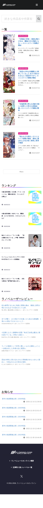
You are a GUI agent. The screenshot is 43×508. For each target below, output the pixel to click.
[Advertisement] (21, 378)
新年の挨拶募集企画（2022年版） (14, 435)
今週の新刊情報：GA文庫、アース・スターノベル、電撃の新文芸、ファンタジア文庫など (13, 194)
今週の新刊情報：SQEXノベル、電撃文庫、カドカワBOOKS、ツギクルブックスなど (13, 216)
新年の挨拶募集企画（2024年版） (14, 417)
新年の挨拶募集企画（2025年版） (14, 408)
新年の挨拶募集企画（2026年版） (14, 399)
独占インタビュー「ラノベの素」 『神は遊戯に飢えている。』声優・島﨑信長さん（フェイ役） (13, 238)
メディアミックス (23, 36)
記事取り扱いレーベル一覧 (22, 467)
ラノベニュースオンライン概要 (22, 461)
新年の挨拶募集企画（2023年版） (14, 426)
